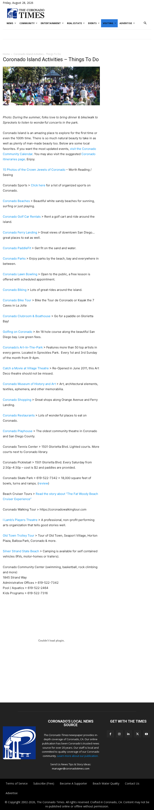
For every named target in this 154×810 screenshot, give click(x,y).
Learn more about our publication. (77, 756)
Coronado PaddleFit (17, 248)
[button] (145, 23)
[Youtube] (146, 733)
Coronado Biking (14, 290)
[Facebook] (110, 733)
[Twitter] (137, 733)
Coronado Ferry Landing (20, 232)
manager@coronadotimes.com (70, 768)
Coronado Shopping (17, 400)
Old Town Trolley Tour (18, 535)
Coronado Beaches (16, 201)
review (43, 483)
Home (6, 54)
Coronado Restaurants (19, 415)
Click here (38, 185)
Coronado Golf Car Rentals (22, 216)
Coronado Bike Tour (17, 300)
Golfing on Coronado (17, 332)
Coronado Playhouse (17, 431)
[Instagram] (119, 733)
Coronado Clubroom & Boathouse (27, 316)
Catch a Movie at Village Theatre (26, 368)
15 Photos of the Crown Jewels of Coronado (34, 170)
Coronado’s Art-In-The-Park (23, 347)
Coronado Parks (14, 258)
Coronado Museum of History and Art (29, 384)
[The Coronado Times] (26, 13)
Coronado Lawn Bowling (20, 274)
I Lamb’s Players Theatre (20, 520)
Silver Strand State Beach (21, 551)
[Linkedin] (128, 733)
